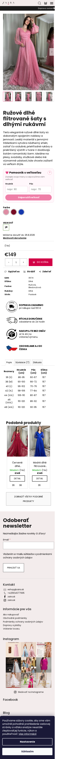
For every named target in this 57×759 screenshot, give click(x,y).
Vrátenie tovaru (11, 628)
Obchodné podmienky (15, 618)
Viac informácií (27, 734)
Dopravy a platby (12, 625)
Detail (17, 478)
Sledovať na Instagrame (31, 692)
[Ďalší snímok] (51, 52)
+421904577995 (16, 592)
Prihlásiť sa (13, 567)
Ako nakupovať (11, 614)
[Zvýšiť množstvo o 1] (23, 262)
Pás (31, 183)
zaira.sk (11, 596)
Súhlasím (27, 751)
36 (13, 485)
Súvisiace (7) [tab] (22, 362)
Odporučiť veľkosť (28, 197)
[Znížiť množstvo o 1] (8, 262)
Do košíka (42, 262)
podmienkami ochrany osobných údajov (27, 555)
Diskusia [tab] (37, 362)
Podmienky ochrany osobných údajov (23, 621)
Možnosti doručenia (14, 238)
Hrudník (9, 183)
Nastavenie (27, 741)
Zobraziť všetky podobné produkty (28, 499)
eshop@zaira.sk (16, 589)
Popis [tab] (9, 362)
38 (20, 485)
